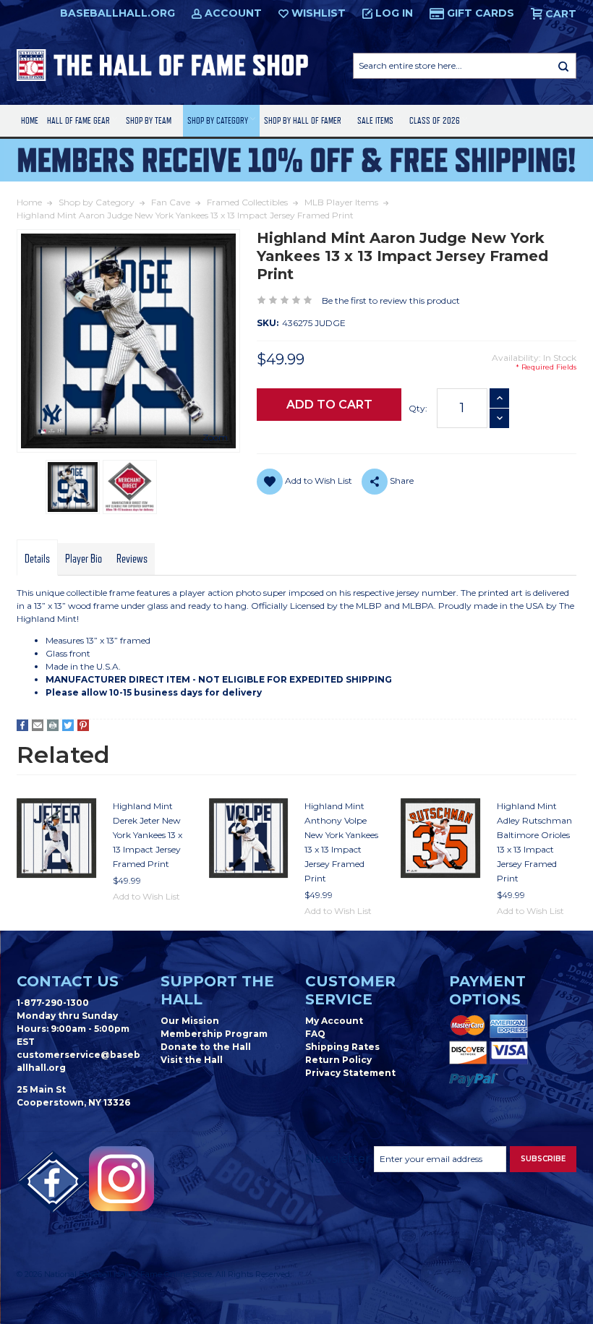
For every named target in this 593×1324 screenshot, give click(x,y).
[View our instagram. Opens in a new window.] (121, 1178)
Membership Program (214, 1033)
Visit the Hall (192, 1059)
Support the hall (217, 990)
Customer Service (350, 990)
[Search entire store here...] (563, 66)
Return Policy (338, 1059)
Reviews (132, 558)
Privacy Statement (350, 1072)
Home (29, 120)
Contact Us (68, 981)
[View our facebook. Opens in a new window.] (53, 1182)
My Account (334, 1020)
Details (37, 558)
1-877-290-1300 (53, 1002)
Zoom (215, 437)
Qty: (418, 408)
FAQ (315, 1033)
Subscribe (543, 1158)
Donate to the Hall (206, 1046)
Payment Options (487, 990)
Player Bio (83, 558)
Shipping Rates (342, 1046)
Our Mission (190, 1020)
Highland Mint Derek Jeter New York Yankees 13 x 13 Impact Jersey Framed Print (147, 834)
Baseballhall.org (117, 13)
